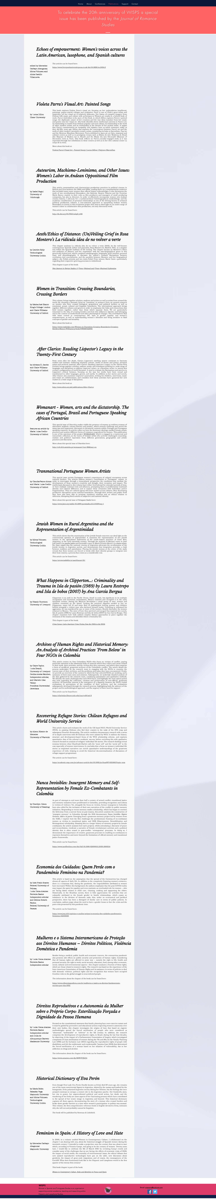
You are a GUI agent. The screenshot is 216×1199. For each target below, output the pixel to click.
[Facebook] (149, 1191)
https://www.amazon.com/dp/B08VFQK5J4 (69, 1058)
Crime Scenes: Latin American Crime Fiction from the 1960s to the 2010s (78, 624)
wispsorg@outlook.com (154, 1187)
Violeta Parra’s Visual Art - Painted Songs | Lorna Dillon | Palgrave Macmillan (83, 150)
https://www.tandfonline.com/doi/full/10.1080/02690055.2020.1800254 (81, 847)
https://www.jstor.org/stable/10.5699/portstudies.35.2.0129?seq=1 (78, 504)
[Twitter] (155, 1191)
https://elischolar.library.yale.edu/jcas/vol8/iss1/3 (72, 696)
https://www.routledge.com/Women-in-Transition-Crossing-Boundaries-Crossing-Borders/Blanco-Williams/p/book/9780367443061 (85, 328)
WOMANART (89, 434)
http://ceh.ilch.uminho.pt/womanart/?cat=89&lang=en (74, 447)
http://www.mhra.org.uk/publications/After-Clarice (73, 387)
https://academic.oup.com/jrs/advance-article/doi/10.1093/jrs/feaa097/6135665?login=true (88, 762)
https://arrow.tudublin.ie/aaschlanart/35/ (68, 560)
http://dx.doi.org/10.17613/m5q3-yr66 (67, 214)
